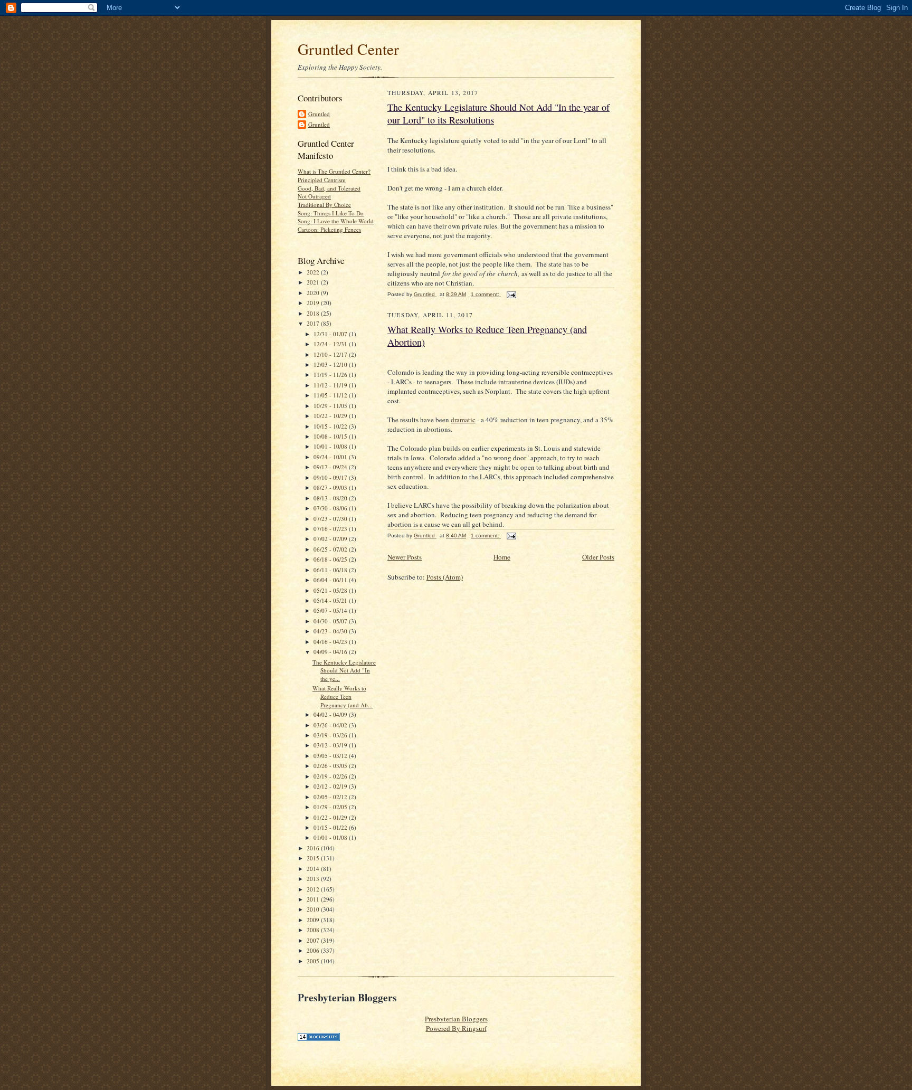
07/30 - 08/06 (331, 508)
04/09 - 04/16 (331, 652)
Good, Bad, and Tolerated (329, 188)
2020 (314, 293)
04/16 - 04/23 (331, 642)
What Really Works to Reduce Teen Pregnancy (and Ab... (342, 696)
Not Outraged (314, 196)
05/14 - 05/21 (331, 600)
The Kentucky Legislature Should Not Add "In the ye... (344, 670)
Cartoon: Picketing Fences (329, 229)
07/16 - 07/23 (331, 529)
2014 (314, 869)
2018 (314, 313)
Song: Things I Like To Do (331, 213)
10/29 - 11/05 (331, 406)
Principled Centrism (322, 180)
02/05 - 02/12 (331, 797)
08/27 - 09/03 (331, 487)
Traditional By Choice (324, 204)
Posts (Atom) (444, 577)
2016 (314, 848)
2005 (314, 961)
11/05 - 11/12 (331, 395)
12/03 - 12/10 (331, 364)
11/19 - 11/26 (331, 374)
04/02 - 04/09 (331, 714)
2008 (314, 930)
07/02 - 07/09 (331, 539)
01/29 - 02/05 (331, 807)
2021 (314, 282)
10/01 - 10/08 (331, 446)
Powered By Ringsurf (456, 1028)
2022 (314, 272)
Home (501, 557)
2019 (314, 303)
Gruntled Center (348, 49)
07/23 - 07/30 (331, 519)
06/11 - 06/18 (331, 570)
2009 (314, 920)
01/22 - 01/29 (331, 817)
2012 (314, 889)
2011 (314, 899)
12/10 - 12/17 (331, 354)
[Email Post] (511, 294)
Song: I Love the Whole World (336, 221)
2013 (314, 879)
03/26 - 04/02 (331, 725)
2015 (314, 858)
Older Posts (598, 557)
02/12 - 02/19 (331, 786)
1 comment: (486, 294)
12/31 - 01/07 (331, 334)
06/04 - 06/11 (331, 580)
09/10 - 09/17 (331, 477)
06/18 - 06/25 (331, 559)
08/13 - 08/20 (331, 498)
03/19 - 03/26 (331, 735)
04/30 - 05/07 (331, 621)
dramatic (463, 419)
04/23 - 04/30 (331, 631)
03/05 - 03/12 (331, 756)
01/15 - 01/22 (331, 827)
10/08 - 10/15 (331, 436)
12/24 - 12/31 (331, 344)
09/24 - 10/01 (331, 457)
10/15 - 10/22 (331, 426)
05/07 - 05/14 (331, 610)
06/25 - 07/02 (331, 549)
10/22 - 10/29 (331, 416)
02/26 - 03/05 (331, 766)
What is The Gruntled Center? (334, 171)
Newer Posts (404, 557)
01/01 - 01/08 (331, 837)
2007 (314, 940)
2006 (314, 950)
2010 (314, 909)
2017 (314, 323)
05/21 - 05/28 (331, 590)
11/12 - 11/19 (331, 385)
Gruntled (319, 114)
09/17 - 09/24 (331, 467)
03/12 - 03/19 (331, 745)
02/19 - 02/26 (331, 776)
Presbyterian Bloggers (456, 1018)
